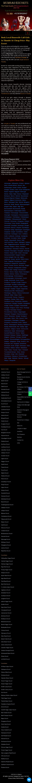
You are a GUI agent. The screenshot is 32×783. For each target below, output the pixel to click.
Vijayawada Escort (6, 519)
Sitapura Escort (5, 572)
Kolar (11, 269)
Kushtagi (14, 284)
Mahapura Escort (6, 669)
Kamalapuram (18, 261)
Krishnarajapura (18, 276)
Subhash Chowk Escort (7, 764)
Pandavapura (7, 320)
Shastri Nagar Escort (6, 681)
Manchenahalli (8, 297)
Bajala (11, 194)
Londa (20, 286)
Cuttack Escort (5, 530)
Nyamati (21, 318)
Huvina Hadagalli (9, 257)
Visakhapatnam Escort (7, 504)
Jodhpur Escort (5, 375)
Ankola (19, 187)
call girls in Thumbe (9, 123)
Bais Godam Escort (6, 712)
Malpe (16, 295)
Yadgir (9, 358)
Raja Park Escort (5, 566)
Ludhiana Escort (5, 447)
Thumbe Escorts (5, 93)
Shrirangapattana (25, 339)
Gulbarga (17, 236)
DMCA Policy (20, 778)
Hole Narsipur (8, 248)
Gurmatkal (14, 238)
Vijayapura (15, 356)
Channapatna (14, 215)
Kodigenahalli (18, 267)
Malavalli (6, 295)
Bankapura (7, 196)
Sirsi (11, 343)
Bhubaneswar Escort (6, 533)
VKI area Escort (5, 755)
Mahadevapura (19, 290)
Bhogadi (6, 206)
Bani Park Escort (5, 584)
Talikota (13, 347)
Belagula (17, 198)
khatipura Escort (5, 618)
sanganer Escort (5, 598)
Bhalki (12, 204)
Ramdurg (20, 324)
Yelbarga (26, 358)
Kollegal (15, 269)
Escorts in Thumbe (26, 93)
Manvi (18, 299)
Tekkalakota (24, 347)
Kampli (24, 261)
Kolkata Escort (5, 395)
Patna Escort (4, 478)
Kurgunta (23, 282)
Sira (28, 341)
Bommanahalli (8, 208)
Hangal (24, 238)
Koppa (16, 271)
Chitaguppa (20, 221)
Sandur (18, 328)
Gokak (25, 231)
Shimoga (18, 337)
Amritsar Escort (5, 444)
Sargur (13, 331)
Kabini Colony (25, 259)
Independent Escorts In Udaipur (23, 393)
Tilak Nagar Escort (6, 698)
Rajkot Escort (4, 473)
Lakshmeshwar (8, 286)
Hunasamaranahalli (9, 255)
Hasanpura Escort (6, 732)
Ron (18, 326)
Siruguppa (16, 343)
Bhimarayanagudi (24, 204)
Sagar (26, 326)
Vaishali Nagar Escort (7, 561)
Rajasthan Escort (5, 550)
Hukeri (20, 252)
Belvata (21, 202)
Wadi (5, 358)
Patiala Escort (5, 441)
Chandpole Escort (6, 610)
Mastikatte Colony (9, 301)
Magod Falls (24, 288)
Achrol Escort (5, 707)
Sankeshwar (7, 331)
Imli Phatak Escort (6, 735)
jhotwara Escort (5, 616)
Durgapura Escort (6, 721)
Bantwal (18, 196)
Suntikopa (7, 347)
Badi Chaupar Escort (6, 715)
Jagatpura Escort (5, 590)
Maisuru (14, 293)
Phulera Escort (5, 767)
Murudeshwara (8, 312)
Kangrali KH (22, 263)
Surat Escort (4, 403)
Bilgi (19, 206)
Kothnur (12, 274)
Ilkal (15, 257)
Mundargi (26, 307)
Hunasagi (25, 252)
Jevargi (13, 259)
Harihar (6, 240)
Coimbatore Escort (6, 516)
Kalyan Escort (5, 490)
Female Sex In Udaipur (23, 420)
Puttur (20, 322)
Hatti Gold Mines (9, 242)
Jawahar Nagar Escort (7, 647)
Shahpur (18, 335)
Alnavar (20, 185)
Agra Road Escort (6, 578)
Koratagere (26, 271)
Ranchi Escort (5, 501)
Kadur (6, 261)
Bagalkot (11, 191)
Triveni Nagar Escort (6, 750)
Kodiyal (24, 267)
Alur (24, 185)
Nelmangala (7, 318)
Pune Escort (4, 470)
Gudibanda (11, 236)
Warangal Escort (5, 539)
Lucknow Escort (5, 409)
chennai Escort (5, 392)
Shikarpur (12, 337)
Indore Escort (4, 415)
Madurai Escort (5, 476)
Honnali (27, 248)
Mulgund (12, 307)
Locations (19, 431)
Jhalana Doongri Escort (7, 650)
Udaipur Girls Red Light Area (23, 406)
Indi (18, 257)
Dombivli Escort (5, 493)
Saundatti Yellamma (9, 333)
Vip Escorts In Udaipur (23, 402)
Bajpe (14, 194)
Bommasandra (17, 208)
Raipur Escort (5, 522)
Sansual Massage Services (21, 416)
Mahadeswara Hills (9, 290)
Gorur (20, 233)
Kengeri (27, 265)
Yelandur (20, 358)
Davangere (14, 225)
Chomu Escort (5, 630)
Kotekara (6, 274)
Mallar (11, 295)
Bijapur (15, 206)
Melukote (24, 301)
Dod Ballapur (25, 227)
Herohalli (22, 244)
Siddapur (6, 341)
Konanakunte (22, 269)
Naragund (13, 314)
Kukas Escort (4, 656)
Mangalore (21, 297)
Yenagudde (12, 360)
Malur (20, 295)
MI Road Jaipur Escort (7, 666)
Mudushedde (23, 305)
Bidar (10, 206)
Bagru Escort (4, 718)
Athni (16, 189)
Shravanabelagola (15, 339)
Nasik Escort (4, 464)
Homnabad (16, 248)
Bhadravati (7, 204)
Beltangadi (12, 202)
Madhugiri (7, 288)
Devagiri (26, 225)
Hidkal (27, 244)
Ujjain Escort (4, 458)
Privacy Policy (12, 778)
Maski (22, 299)
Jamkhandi (7, 259)
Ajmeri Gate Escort (6, 639)
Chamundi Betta (23, 212)
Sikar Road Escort (6, 636)
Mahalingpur (7, 293)
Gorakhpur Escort (6, 481)
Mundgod (7, 309)
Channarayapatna (24, 215)
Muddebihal (26, 303)
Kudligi (6, 280)
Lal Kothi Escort (5, 659)
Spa (18, 422)
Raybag (6, 326)
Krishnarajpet (18, 278)
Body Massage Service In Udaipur (24, 373)
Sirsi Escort (4, 692)
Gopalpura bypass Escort (8, 704)
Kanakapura (7, 263)
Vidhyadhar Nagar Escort (8, 558)
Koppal (21, 271)
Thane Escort (4, 467)
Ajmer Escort (4, 380)
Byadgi (23, 208)
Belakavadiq (24, 198)
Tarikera (18, 347)
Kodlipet (6, 269)
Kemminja (21, 265)
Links (18, 443)
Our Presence (21, 434)
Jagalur (22, 257)
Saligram (13, 328)
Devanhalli (7, 227)
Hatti (23, 240)
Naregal (18, 316)
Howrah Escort (5, 536)
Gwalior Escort (5, 455)
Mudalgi (14, 303)
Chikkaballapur (25, 217)
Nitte (17, 318)
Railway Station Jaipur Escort (9, 695)
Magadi (18, 288)
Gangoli (13, 231)
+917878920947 (20, 13)
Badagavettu (26, 189)
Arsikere (12, 189)
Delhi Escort (4, 386)
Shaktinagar (25, 335)
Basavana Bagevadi (9, 198)
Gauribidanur (19, 231)
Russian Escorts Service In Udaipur (23, 378)
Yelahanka (14, 358)
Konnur (12, 271)
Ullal (16, 354)
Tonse (18, 352)
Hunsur (23, 255)
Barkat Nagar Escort (6, 624)
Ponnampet (14, 322)
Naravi (6, 316)
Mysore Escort (5, 435)
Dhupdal (18, 227)
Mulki (17, 307)
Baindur (6, 194)
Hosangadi (20, 250)
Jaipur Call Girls (24, 776)
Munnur (19, 309)
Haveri (16, 242)
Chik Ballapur (16, 217)
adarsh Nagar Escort (6, 601)
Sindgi (18, 341)
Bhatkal (17, 204)
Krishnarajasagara (9, 278)
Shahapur (13, 335)
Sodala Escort (5, 727)
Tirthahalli (25, 350)
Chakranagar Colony (19, 210)
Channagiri (7, 215)
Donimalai (7, 229)
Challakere (7, 212)
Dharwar (13, 227)
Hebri (5, 244)
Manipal (13, 299)
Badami (6, 191)
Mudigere (16, 305)
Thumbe (15, 350)
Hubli (15, 252)
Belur (16, 202)
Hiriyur (17, 246)
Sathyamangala (20, 331)
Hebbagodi (22, 242)
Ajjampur (27, 183)
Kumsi (17, 280)
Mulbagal (6, 307)
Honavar (21, 248)
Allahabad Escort (5, 499)
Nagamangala (22, 312)
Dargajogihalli (24, 223)
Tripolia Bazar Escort (6, 701)
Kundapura (7, 282)
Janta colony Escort (6, 644)
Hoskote (6, 252)
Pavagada (22, 320)
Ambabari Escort (5, 592)
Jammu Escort (5, 548)
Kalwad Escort (5, 738)
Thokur (10, 350)
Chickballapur (8, 217)
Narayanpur (12, 316)
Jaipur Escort (4, 487)
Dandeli (18, 223)
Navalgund (24, 316)
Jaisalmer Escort (5, 372)
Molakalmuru (7, 303)
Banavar (19, 194)
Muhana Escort (5, 675)
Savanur (18, 333)
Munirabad (13, 309)
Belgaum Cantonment (16, 200)
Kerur (5, 267)
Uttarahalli (21, 354)
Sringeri (17, 345)
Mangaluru (7, 299)
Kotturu (17, 274)
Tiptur (20, 350)
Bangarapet (25, 194)
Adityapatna (15, 183)
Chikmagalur (7, 219)
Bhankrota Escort (6, 621)
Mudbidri (20, 303)
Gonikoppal (14, 233)
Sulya (28, 345)
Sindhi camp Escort (6, 686)
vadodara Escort (5, 406)
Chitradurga (7, 223)
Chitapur (26, 221)
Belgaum (6, 200)
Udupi (12, 354)
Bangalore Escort (5, 432)
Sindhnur (23, 341)
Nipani (13, 318)
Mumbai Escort (5, 389)
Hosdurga (26, 250)
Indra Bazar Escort (6, 641)
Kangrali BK (15, 263)
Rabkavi (25, 322)
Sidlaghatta (13, 341)
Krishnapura (23, 274)
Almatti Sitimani (12, 185)
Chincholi (6, 221)
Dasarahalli (7, 225)
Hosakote (6, 250)
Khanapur (10, 267)
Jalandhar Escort (5, 450)
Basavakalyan (24, 196)
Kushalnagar (7, 284)
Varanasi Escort (5, 496)
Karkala (11, 265)
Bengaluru (26, 202)
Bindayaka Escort (6, 627)
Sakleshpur (7, 328)
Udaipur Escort (5, 377)
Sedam (22, 333)
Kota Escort (4, 383)
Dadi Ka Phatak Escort (7, 761)
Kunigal (18, 282)
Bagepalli (17, 191)
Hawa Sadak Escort (6, 730)
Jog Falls (17, 259)
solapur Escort (5, 510)
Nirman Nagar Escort (7, 747)
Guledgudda (24, 236)
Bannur (13, 196)
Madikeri (13, 288)
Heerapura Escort (6, 633)
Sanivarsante (24, 328)
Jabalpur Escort (5, 452)
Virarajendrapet (23, 356)
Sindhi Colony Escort (7, 689)
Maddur (25, 286)
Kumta (22, 280)
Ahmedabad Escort (6, 401)
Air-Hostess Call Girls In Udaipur (23, 388)
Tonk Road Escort (6, 581)
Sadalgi (22, 326)
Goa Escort (4, 429)
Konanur (6, 271)
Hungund (18, 255)
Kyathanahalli (21, 284)
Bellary (24, 200)
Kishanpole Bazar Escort (7, 653)
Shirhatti (24, 337)
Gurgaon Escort (5, 424)
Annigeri (24, 187)
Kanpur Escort (5, 412)
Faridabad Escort (5, 427)
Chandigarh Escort (6, 438)
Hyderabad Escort (6, 398)
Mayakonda (18, 301)
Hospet (12, 252)
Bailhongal (23, 191)
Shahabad (7, 335)
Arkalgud (6, 189)
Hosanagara (13, 250)
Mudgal (6, 305)
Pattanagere (15, 320)
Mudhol (11, 305)
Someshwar (23, 343)
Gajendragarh (18, 229)
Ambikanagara (8, 187)
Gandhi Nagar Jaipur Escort (8, 709)
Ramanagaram (13, 324)
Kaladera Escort (5, 744)
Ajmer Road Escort (6, 575)
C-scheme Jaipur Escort (7, 587)
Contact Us (20, 440)
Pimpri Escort (5, 484)
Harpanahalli (12, 240)
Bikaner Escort (5, 513)
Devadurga (21, 225)
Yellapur (6, 360)
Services (19, 437)
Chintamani (13, 221)
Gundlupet (7, 238)
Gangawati (7, 231)
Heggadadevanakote (13, 244)
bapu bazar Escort (6, 607)
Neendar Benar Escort (7, 678)
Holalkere (22, 246)
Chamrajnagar (14, 212)
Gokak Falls (7, 233)
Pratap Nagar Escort (6, 569)
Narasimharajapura (22, 314)
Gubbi (6, 236)
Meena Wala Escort (6, 672)
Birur (22, 206)
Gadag (12, 229)
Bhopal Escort (5, 418)
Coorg (13, 223)
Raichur (6, 324)
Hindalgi (6, 246)
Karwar (16, 265)
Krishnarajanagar (9, 276)
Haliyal (19, 238)
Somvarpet (7, 345)
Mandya (15, 297)
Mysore (15, 312)
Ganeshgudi (26, 229)
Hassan (19, 240)
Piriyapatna (7, 322)
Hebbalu (27, 242)
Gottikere (24, 233)
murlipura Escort (5, 595)
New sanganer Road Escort (8, 753)
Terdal (6, 350)
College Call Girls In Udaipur (22, 383)
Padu (26, 318)
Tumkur (23, 352)
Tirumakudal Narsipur (10, 352)
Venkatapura (7, 356)
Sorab (12, 345)
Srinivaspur (23, 345)
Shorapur (6, 339)
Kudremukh (12, 280)
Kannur (6, 265)
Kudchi (25, 278)
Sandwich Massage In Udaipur (23, 411)
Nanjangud (7, 314)
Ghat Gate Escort (6, 724)
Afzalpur (21, 183)
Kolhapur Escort (5, 542)
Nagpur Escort (5, 461)
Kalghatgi (11, 261)
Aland (5, 185)
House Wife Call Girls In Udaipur (23, 398)
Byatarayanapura (9, 210)
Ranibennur (26, 324)
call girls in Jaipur (22, 428)
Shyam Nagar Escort (6, 683)
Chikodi (24, 219)
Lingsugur (15, 286)
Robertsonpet (12, 326)
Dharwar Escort (5, 527)
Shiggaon (6, 337)
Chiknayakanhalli (16, 219)
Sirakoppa (7, 343)
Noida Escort (4, 421)
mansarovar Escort (6, 613)
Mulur (21, 307)
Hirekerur (12, 246)
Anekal (15, 187)
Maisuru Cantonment (23, 293)
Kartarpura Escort (6, 741)
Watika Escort (5, 758)
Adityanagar (7, 183)
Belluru (6, 202)
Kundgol (13, 282)
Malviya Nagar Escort (7, 564)
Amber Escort (5, 604)
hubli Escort (4, 525)
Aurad (20, 189)
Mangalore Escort (6, 545)
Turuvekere (7, 354)
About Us (19, 425)
